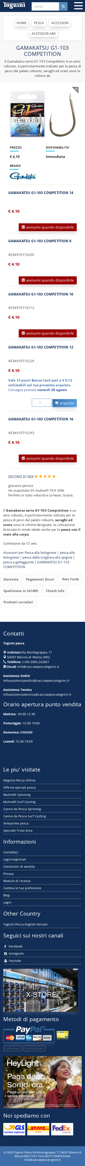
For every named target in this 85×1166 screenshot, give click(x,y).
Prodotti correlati (18, 602)
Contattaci (10, 852)
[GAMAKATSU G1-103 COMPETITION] (42, 114)
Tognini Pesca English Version (25, 924)
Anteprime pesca (16, 823)
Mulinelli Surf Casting (19, 802)
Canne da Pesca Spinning (22, 809)
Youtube (14, 961)
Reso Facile (70, 579)
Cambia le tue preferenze (22, 888)
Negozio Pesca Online (19, 780)
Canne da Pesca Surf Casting (24, 816)
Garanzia (10, 579)
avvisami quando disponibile (49, 227)
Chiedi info (55, 591)
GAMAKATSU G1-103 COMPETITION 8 (39, 241)
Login (7, 902)
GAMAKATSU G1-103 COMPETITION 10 (40, 294)
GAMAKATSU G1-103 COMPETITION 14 (40, 192)
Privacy (8, 874)
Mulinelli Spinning (17, 795)
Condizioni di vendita (19, 866)
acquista (66, 403)
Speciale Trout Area (17, 830)
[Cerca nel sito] (63, 6)
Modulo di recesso (17, 881)
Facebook (15, 946)
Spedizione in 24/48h (20, 591)
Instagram (16, 953)
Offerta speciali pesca (19, 787)
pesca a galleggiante (18, 562)
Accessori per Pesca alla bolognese (29, 552)
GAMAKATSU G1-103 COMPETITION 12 (40, 347)
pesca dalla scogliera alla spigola (47, 557)
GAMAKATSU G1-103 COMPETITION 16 (40, 419)
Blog (6, 895)
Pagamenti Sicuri (40, 579)
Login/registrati (14, 859)
